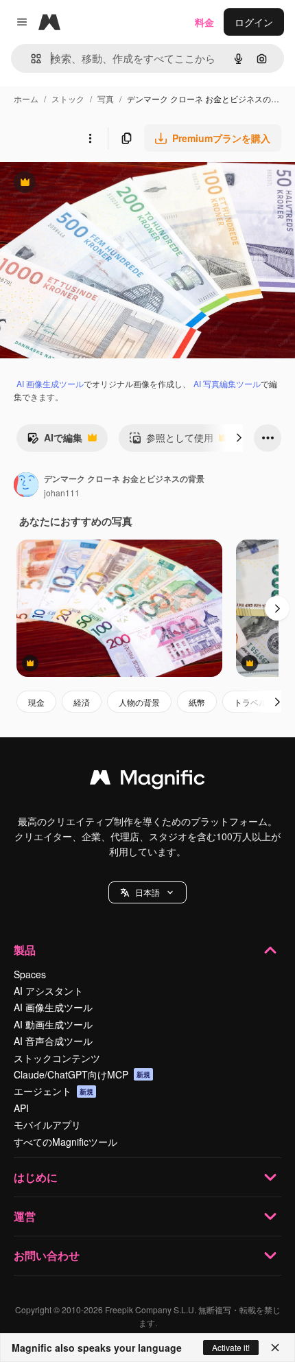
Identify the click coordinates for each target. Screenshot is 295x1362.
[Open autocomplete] (30, 59)
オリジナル (94, 183)
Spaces (30, 974)
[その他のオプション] (90, 138)
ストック (67, 98)
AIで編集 (54, 440)
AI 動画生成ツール (53, 1024)
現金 (36, 702)
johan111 (62, 492)
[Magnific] (147, 780)
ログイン (254, 22)
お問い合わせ (47, 1255)
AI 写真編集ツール (227, 383)
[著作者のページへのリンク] (26, 486)
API (21, 1108)
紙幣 (197, 702)
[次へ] (238, 438)
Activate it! (231, 1347)
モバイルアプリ (47, 1124)
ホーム (26, 98)
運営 (25, 1216)
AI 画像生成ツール (50, 383)
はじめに (36, 1177)
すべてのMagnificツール (65, 1142)
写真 (105, 98)
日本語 (147, 892)
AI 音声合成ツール (53, 1041)
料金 (204, 22)
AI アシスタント (48, 990)
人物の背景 (139, 702)
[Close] (275, 1347)
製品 (25, 950)
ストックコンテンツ (57, 1058)
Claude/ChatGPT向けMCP (82, 1074)
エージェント (53, 1091)
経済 (81, 702)
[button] (147, 892)
